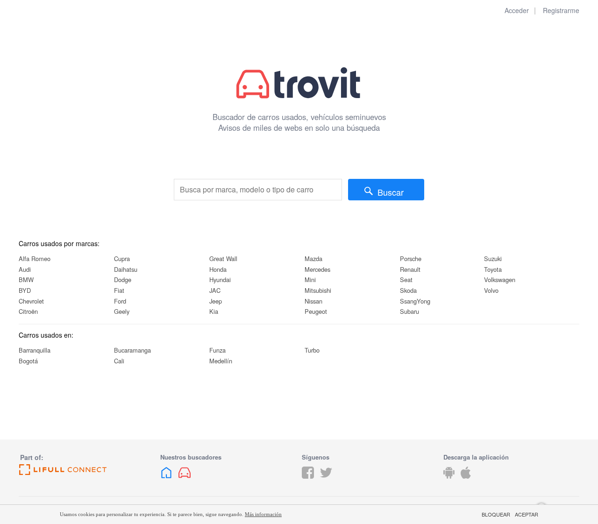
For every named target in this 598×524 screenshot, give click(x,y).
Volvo (491, 290)
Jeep (215, 301)
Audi (25, 269)
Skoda (408, 290)
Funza (217, 350)
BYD (25, 290)
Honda (218, 269)
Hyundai (220, 279)
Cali (119, 360)
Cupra (122, 258)
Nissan (313, 301)
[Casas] (166, 479)
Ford (120, 301)
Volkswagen (499, 279)
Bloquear (496, 514)
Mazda (313, 258)
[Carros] (184, 479)
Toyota (493, 269)
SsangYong (415, 301)
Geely (121, 311)
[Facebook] (308, 479)
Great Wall (223, 258)
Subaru (409, 311)
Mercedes (317, 269)
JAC (215, 290)
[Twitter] (326, 479)
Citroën (28, 311)
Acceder (517, 10)
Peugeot (316, 311)
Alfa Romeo (34, 258)
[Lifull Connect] (87, 469)
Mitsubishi (318, 290)
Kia (213, 311)
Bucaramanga (132, 350)
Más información (263, 514)
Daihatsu (125, 269)
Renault (410, 269)
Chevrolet (31, 301)
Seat (406, 279)
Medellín (220, 360)
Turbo (312, 350)
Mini (310, 279)
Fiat (119, 290)
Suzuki (493, 258)
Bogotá (28, 360)
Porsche (410, 258)
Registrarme (561, 10)
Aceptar (526, 514)
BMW (26, 279)
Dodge (122, 279)
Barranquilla (34, 350)
